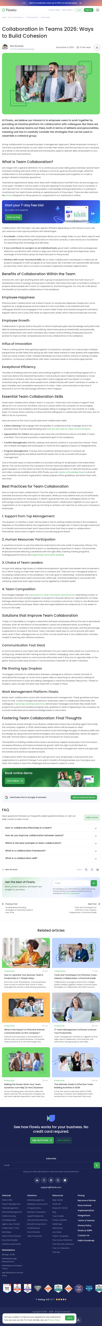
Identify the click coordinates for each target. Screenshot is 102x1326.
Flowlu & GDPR (85, 1230)
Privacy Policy (84, 1225)
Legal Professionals (35, 1216)
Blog (54, 1212)
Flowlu (9, 195)
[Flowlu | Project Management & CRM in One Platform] (9, 10)
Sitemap (56, 1252)
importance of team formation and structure (52, 594)
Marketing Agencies (35, 1200)
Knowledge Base (9, 1220)
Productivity (45, 17)
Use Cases (56, 1232)
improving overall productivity (29, 703)
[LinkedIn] (97, 869)
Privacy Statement (72, 893)
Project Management (11, 1204)
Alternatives (57, 1228)
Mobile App (57, 1224)
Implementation (86, 1210)
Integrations (84, 1215)
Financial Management (12, 1212)
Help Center (92, 817)
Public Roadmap (86, 1240)
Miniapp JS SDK (8, 1254)
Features (6, 1195)
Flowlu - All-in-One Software (12, 17)
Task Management (10, 1208)
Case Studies (58, 1216)
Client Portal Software (11, 1236)
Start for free (13, 217)
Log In (78, 10)
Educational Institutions (37, 1220)
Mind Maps (6, 1232)
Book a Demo (67, 10)
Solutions (32, 1195)
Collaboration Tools (10, 1228)
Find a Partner (85, 1205)
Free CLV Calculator (61, 1248)
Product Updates (59, 1220)
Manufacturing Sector (36, 1224)
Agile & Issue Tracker (11, 1224)
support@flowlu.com (51, 1187)
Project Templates (60, 1236)
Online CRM (7, 1200)
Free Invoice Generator (62, 1240)
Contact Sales (54, 10)
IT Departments (34, 1208)
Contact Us (83, 1235)
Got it (69, 1318)
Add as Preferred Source (84, 797)
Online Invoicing (9, 1216)
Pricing (81, 1195)
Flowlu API (56, 1204)
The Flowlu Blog (32, 17)
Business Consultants (36, 1212)
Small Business (33, 1228)
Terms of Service (86, 1220)
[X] (86, 869)
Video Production (34, 1236)
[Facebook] (92, 869)
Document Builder (10, 1240)
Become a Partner (87, 1200)
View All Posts (11, 869)
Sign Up (89, 10)
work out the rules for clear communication (68, 429)
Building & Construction (37, 1204)
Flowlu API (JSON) (59, 1208)
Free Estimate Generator (63, 1244)
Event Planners (33, 1232)
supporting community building (48, 554)
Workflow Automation (11, 1244)
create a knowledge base (71, 472)
